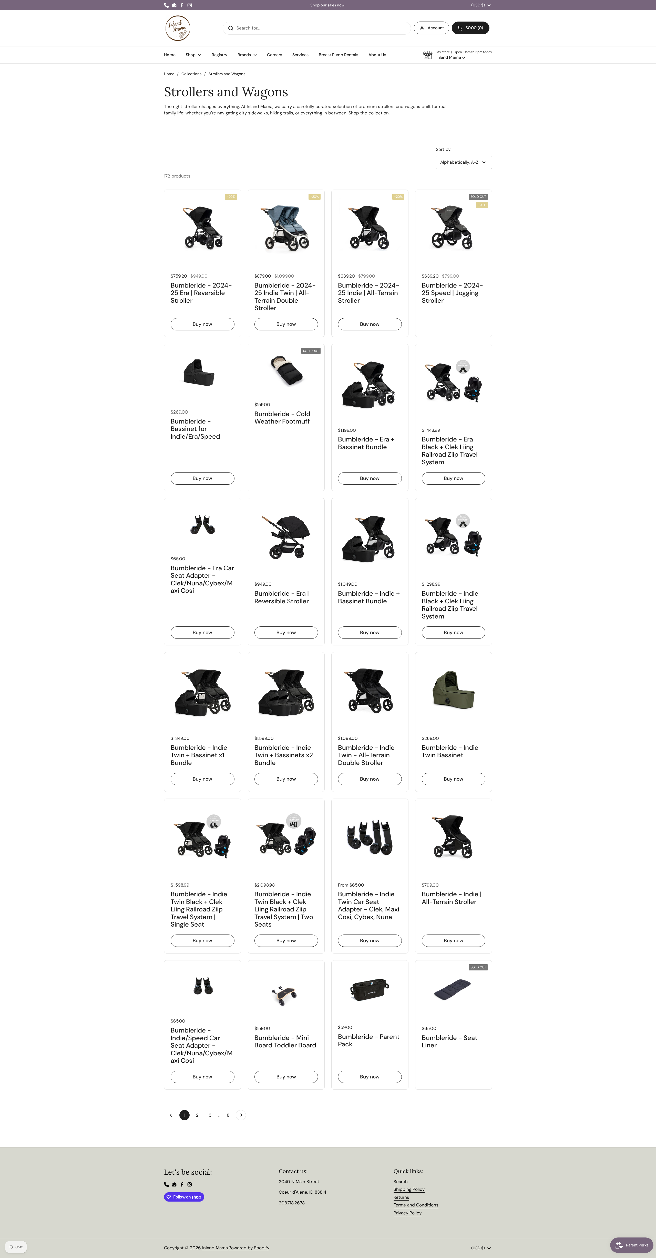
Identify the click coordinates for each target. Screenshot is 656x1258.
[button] (457, 55)
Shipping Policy (409, 1189)
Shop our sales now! (327, 5)
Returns (401, 1197)
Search (401, 1181)
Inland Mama (215, 1248)
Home (169, 73)
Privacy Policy (408, 1213)
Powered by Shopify (249, 1248)
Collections (191, 73)
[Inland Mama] (178, 28)
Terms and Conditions (416, 1205)
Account (436, 28)
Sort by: (443, 149)
